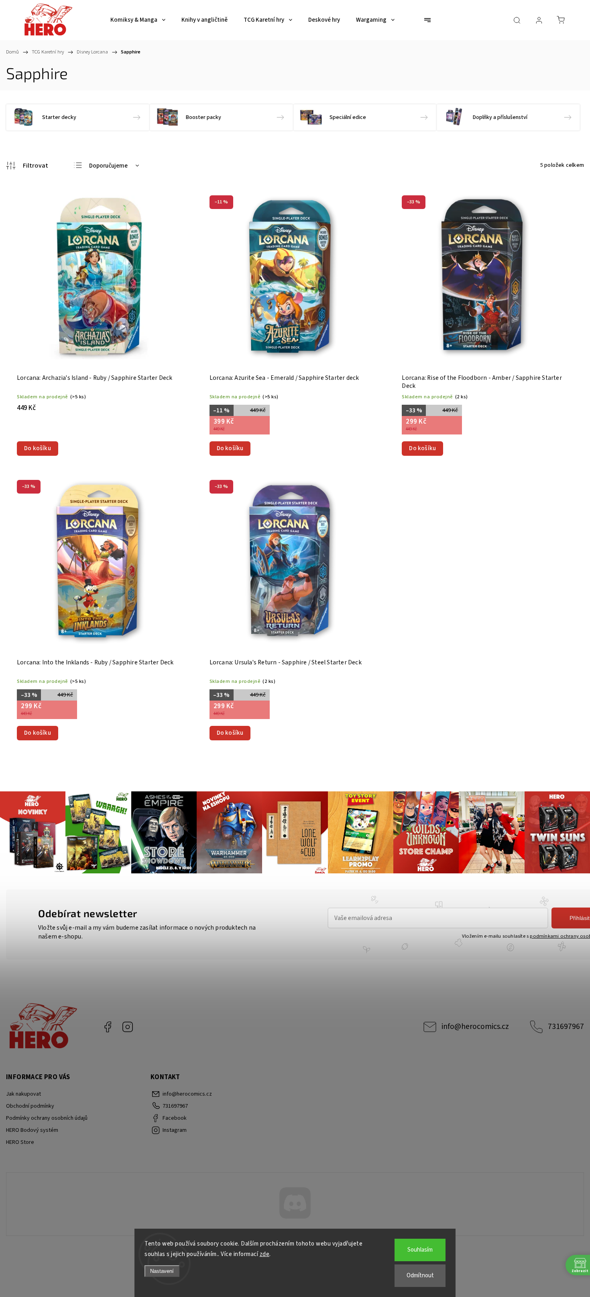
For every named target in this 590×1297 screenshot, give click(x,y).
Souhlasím (420, 1250)
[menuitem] (137, 20)
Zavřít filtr (27, 166)
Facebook (108, 1027)
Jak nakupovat (23, 1094)
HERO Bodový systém (32, 1130)
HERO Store (20, 1142)
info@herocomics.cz (475, 1026)
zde (265, 1254)
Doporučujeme (108, 166)
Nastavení (162, 1271)
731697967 (566, 1026)
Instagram (128, 1027)
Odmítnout (420, 1275)
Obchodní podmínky (30, 1106)
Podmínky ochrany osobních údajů (46, 1118)
